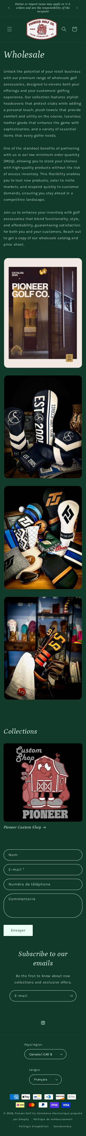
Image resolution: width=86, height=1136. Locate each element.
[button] (9, 29)
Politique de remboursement (53, 1119)
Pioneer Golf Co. (25, 1113)
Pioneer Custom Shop (22, 827)
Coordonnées (63, 1126)
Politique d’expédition (34, 1126)
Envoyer (18, 930)
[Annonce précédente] (9, 8)
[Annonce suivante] (77, 8)
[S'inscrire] (71, 995)
